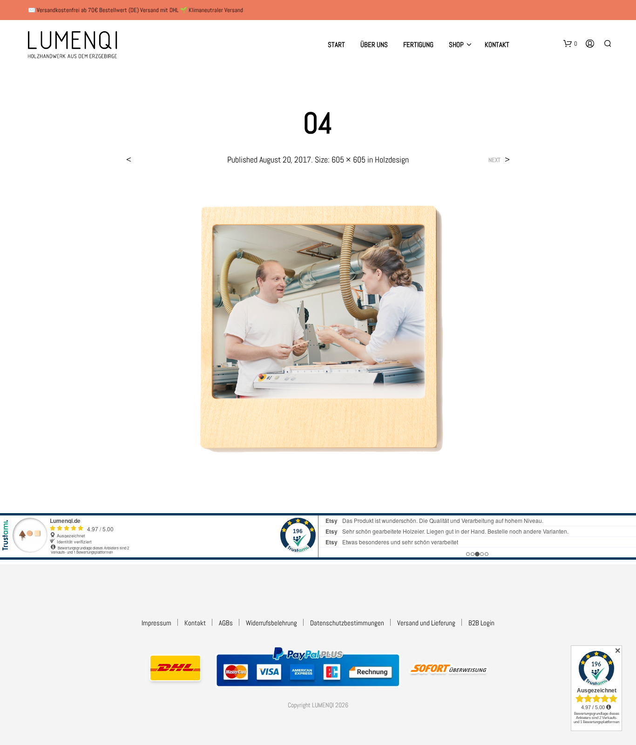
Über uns (374, 44)
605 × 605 (348, 159)
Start (336, 44)
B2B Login (481, 622)
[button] (570, 43)
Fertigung (418, 44)
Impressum (156, 622)
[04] (318, 330)
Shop (456, 44)
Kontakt (497, 44)
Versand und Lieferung (426, 622)
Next (494, 160)
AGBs (226, 622)
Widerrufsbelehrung (271, 622)
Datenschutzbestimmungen (347, 622)
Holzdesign (392, 159)
